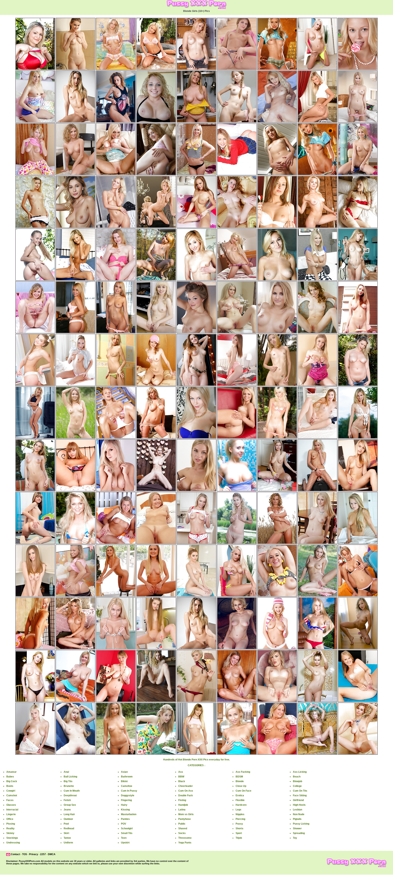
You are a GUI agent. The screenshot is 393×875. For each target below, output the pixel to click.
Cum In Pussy (129, 790)
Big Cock (11, 781)
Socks (182, 833)
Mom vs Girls (186, 814)
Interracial (12, 809)
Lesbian (297, 809)
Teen (123, 837)
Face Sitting (300, 795)
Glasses (11, 804)
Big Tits (68, 781)
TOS (24, 854)
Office (9, 819)
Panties (125, 819)
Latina (181, 809)
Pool (66, 823)
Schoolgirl (127, 828)
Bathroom (127, 776)
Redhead (69, 828)
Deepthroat (70, 795)
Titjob (239, 837)
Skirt (66, 833)
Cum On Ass (185, 790)
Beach (296, 776)
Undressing (13, 842)
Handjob (183, 804)
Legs (238, 809)
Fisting (182, 800)
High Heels (299, 804)
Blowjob (297, 781)
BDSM (239, 776)
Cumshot (11, 795)
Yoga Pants (184, 842)
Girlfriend (298, 800)
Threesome (185, 837)
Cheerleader (185, 786)
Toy (295, 837)
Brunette (69, 786)
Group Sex (70, 804)
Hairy (124, 804)
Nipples (240, 814)
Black (181, 781)
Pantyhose (184, 819)
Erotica (240, 795)
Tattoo (67, 837)
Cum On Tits (300, 790)
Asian (124, 771)
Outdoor (68, 819)
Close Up (241, 786)
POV (123, 823)
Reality (10, 828)
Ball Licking (70, 776)
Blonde (240, 781)
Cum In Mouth (72, 790)
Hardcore (241, 804)
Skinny (10, 833)
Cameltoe (126, 786)
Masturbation (128, 814)
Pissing (10, 823)
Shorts (239, 828)
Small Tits (126, 833)
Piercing (240, 819)
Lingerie (11, 814)
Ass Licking (300, 771)
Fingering (126, 800)
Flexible (240, 800)
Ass (180, 771)
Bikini (124, 781)
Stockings (12, 837)
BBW (181, 776)
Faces (10, 800)
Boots (9, 786)
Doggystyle (127, 795)
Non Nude (298, 814)
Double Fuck (185, 795)
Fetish (67, 800)
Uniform (68, 842)
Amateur (11, 771)
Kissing (125, 809)
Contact (15, 854)
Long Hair (69, 814)
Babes (10, 776)
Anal (66, 771)
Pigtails (297, 819)
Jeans (67, 809)
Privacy (33, 854)
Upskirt (125, 842)
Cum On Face (243, 790)
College (297, 786)
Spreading (299, 833)
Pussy (239, 823)
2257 (43, 854)
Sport (239, 833)
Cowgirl (10, 790)
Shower (297, 828)
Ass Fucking (243, 771)
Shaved (182, 828)
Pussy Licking (301, 823)
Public (181, 823)
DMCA (51, 854)
